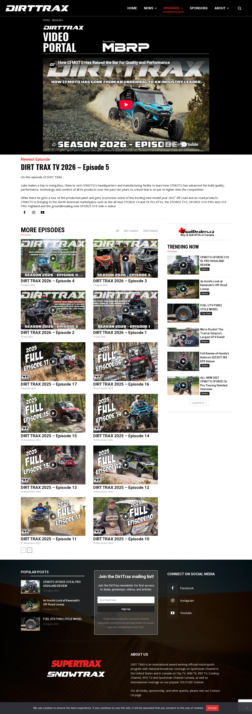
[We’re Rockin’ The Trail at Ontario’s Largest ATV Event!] (183, 337)
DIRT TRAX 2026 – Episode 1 (120, 332)
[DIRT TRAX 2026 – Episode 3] (125, 258)
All (117, 230)
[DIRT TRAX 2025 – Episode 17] (53, 361)
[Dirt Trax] (26, 8)
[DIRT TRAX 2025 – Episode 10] (125, 516)
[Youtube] (42, 212)
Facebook (187, 588)
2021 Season (131, 230)
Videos (204, 269)
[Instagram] (33, 212)
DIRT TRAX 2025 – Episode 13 (49, 487)
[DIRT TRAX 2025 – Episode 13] (53, 465)
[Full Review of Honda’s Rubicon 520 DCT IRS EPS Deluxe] (183, 361)
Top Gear (206, 313)
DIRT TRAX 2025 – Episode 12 (121, 487)
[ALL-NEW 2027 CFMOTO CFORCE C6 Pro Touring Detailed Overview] (183, 385)
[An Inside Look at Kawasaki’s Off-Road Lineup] (183, 289)
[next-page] (29, 550)
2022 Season (150, 230)
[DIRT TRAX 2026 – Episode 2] (53, 310)
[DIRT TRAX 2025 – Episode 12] (125, 465)
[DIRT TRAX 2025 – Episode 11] (53, 516)
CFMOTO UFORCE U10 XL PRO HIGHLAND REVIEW (214, 261)
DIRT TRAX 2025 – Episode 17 (49, 384)
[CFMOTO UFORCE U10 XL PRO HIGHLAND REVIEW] (183, 265)
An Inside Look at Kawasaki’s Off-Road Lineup (213, 285)
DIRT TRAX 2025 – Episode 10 (121, 539)
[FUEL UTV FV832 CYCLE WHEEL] (183, 313)
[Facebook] (24, 212)
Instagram (187, 600)
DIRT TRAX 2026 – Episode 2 (47, 332)
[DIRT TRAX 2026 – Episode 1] (125, 310)
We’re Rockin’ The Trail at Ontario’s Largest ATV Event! (212, 333)
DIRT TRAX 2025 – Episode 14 (121, 435)
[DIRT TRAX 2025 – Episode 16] (125, 361)
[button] (239, 8)
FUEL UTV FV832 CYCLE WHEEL (62, 619)
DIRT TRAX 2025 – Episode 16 (121, 384)
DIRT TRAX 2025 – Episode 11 (49, 539)
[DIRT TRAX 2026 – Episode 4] (53, 258)
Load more (198, 403)
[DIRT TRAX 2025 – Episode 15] (53, 413)
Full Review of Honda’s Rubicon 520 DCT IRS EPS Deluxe (214, 357)
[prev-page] (23, 550)
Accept (212, 707)
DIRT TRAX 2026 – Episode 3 (120, 281)
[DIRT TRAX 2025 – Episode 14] (125, 413)
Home (46, 20)
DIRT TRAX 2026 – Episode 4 (47, 281)
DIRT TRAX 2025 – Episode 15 (49, 435)
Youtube (186, 613)
